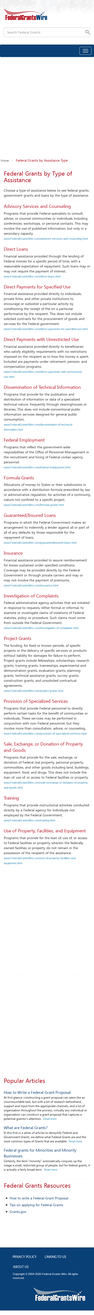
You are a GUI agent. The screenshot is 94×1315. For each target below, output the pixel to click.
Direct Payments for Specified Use (37, 287)
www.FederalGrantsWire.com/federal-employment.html (37, 467)
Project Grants (17, 638)
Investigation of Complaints (31, 596)
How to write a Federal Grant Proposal (39, 1198)
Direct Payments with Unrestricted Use (41, 339)
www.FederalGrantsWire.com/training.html (29, 820)
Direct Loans (16, 249)
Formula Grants (19, 478)
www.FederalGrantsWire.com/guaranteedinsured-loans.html (40, 542)
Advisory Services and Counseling (37, 206)
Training (11, 798)
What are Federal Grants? (26, 1127)
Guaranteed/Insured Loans (30, 515)
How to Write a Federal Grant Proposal (37, 1092)
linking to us (55, 1257)
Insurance (13, 553)
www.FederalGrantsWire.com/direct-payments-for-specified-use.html (45, 329)
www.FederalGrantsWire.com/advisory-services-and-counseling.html (46, 238)
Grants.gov (18, 1211)
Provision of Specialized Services (36, 701)
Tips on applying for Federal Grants (36, 1204)
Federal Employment (24, 440)
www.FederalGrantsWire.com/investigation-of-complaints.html (41, 627)
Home (5, 160)
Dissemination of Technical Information (42, 387)
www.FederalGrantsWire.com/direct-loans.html (32, 276)
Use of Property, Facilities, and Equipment (45, 831)
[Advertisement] (47, 106)
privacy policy (25, 1257)
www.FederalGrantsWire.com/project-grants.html (33, 690)
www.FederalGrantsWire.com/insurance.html (31, 585)
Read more (50, 1118)
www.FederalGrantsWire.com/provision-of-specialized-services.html (45, 733)
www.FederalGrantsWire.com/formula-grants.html (34, 504)
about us (21, 1267)
